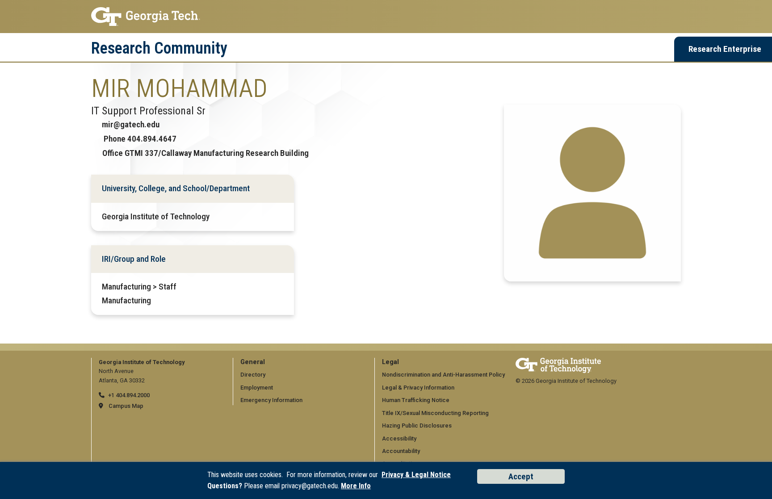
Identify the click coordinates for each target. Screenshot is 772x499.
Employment (256, 387)
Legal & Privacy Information (418, 387)
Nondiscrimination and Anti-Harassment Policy (443, 374)
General (252, 362)
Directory (252, 374)
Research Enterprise (724, 49)
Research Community (159, 48)
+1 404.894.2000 (129, 395)
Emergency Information (271, 400)
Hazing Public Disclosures (417, 425)
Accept (520, 476)
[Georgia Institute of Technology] (386, 16)
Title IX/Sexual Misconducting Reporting (435, 413)
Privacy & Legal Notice (416, 474)
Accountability (401, 451)
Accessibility (399, 438)
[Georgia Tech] (558, 362)
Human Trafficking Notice (415, 400)
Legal (390, 362)
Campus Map (126, 406)
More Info (356, 486)
